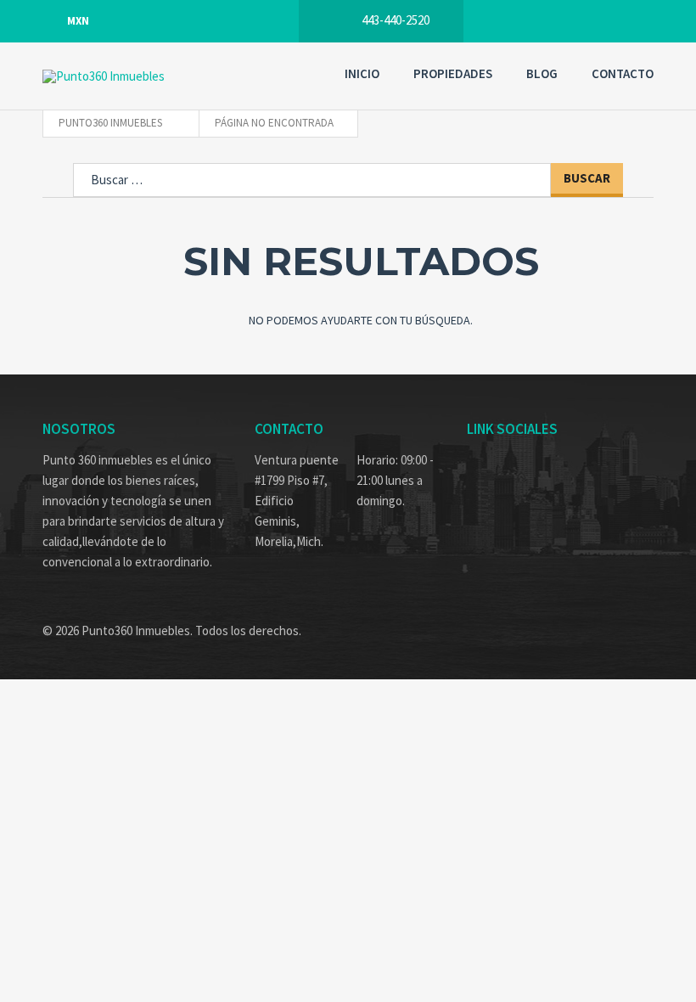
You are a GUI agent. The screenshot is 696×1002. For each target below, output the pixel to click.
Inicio (362, 73)
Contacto (623, 73)
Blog (542, 73)
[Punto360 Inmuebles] (144, 76)
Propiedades (452, 73)
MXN (78, 21)
